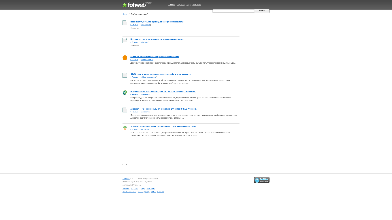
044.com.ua (145, 129)
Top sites (181, 5)
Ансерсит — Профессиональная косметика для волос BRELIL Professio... (163, 109)
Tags (188, 5)
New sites (196, 5)
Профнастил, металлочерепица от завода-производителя (156, 22)
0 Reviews (134, 25)
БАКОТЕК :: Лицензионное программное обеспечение (154, 57)
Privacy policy (143, 192)
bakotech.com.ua (147, 60)
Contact (160, 192)
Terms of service (129, 192)
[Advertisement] (178, 150)
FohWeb (126, 179)
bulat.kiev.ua (145, 25)
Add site (171, 5)
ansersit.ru (145, 112)
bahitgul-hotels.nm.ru (148, 77)
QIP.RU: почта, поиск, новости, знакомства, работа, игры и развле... (160, 74)
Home (125, 14)
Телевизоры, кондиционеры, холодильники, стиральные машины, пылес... (164, 126)
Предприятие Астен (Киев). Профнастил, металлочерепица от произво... (163, 91)
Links (153, 192)
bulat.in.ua (144, 42)
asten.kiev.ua (145, 94)
